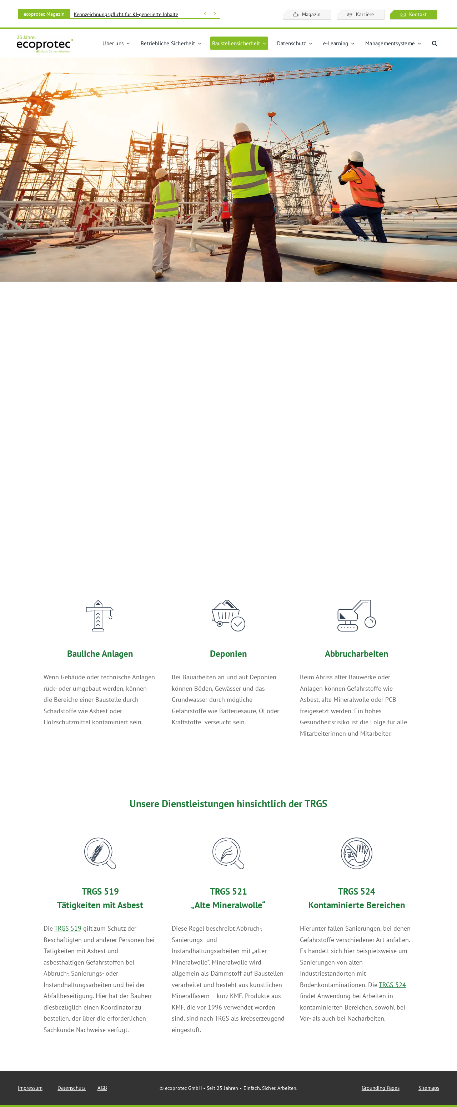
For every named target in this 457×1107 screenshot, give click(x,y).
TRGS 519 (67, 928)
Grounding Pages (381, 1088)
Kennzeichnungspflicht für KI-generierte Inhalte (126, 14)
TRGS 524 (392, 985)
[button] (434, 43)
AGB (102, 1088)
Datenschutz (71, 1088)
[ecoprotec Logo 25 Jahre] (45, 38)
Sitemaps (428, 1088)
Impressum (30, 1088)
